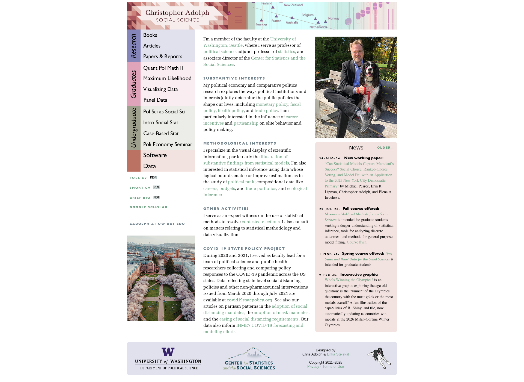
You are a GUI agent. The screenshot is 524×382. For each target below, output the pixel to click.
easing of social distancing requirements (259, 319)
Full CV (138, 178)
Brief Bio (140, 198)
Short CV (140, 188)
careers (210, 189)
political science (219, 52)
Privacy (313, 367)
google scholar (149, 207)
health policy (231, 111)
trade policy (266, 111)
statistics (286, 52)
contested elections (261, 222)
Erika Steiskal (338, 354)
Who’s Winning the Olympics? (349, 279)
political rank (241, 182)
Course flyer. (357, 242)
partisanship (246, 123)
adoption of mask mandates (281, 313)
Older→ (385, 147)
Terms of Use (333, 367)
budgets (227, 189)
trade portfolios (261, 189)
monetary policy (272, 104)
